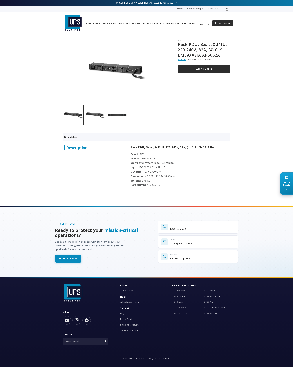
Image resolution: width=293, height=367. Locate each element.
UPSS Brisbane (178, 296)
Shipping (182, 59)
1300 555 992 (126, 290)
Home (180, 8)
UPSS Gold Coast (179, 313)
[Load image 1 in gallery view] (73, 115)
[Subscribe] (104, 341)
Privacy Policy (153, 358)
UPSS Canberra (178, 307)
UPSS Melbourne (212, 296)
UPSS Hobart (210, 290)
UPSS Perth (209, 302)
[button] (93, 23)
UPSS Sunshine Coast (214, 307)
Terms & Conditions (130, 330)
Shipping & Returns (129, 325)
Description (71, 137)
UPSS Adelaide (178, 290)
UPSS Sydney (210, 313)
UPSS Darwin (177, 302)
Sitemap (166, 358)
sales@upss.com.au (129, 302)
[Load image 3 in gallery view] (117, 115)
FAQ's (123, 313)
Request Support (195, 8)
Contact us (213, 8)
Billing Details (127, 319)
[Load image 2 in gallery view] (95, 115)
